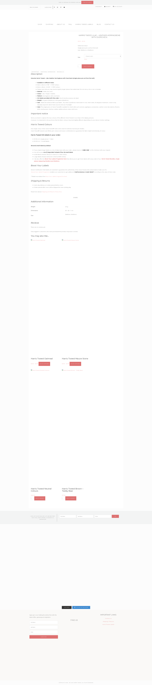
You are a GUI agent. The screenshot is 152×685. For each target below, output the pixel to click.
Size (79, 57)
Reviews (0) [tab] (60, 71)
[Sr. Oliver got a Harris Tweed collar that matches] (47, 551)
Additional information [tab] (48, 71)
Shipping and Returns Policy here (52, 191)
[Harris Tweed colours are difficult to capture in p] (124, 557)
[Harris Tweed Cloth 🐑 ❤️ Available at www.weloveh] (104, 547)
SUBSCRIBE (48, 7)
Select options (44, 363)
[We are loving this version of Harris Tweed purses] (9, 551)
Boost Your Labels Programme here (55, 159)
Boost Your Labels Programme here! (56, 176)
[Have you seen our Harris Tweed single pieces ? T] (28, 555)
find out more (87, 2)
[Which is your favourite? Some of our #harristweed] (85, 557)
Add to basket (88, 66)
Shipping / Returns (108, 621)
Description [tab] (35, 71)
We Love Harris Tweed (76, 16)
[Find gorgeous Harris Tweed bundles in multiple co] (143, 544)
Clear (85, 59)
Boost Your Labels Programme (40, 172)
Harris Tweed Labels (108, 624)
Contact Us (108, 618)
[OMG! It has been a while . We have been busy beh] (66, 565)
